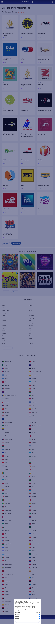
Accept (27, 621)
